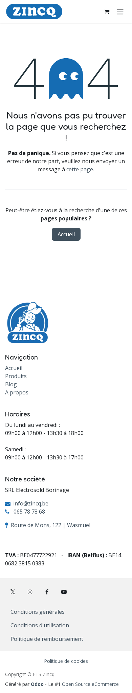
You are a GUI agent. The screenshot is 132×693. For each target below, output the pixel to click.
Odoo (38, 684)
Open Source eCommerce (90, 684)
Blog (11, 384)
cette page (79, 169)
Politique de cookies (66, 661)
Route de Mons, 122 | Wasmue (50, 525)
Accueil (66, 234)
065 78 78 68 (29, 511)
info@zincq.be (30, 503)
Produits (16, 376)
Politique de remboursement (46, 639)
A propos (16, 392)
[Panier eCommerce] (106, 11)
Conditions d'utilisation (39, 625)
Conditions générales (37, 611)
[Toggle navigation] (120, 11)
